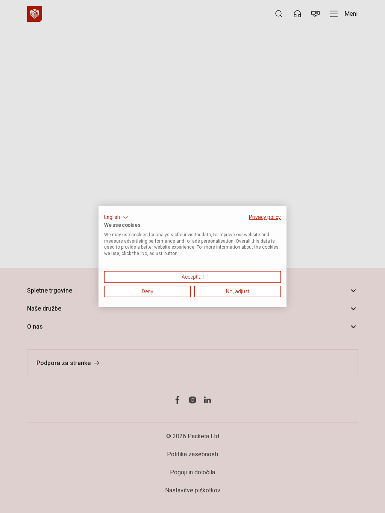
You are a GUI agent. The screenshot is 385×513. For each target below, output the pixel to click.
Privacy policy (265, 217)
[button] (116, 217)
